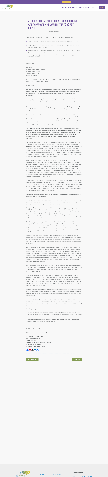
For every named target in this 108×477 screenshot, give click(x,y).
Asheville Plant (36, 353)
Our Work (42, 474)
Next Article (76, 359)
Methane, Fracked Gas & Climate (63, 353)
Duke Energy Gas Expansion (47, 353)
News (74, 353)
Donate (102, 7)
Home (40, 472)
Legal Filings (57, 474)
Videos (55, 472)
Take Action (66, 2)
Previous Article (32, 359)
